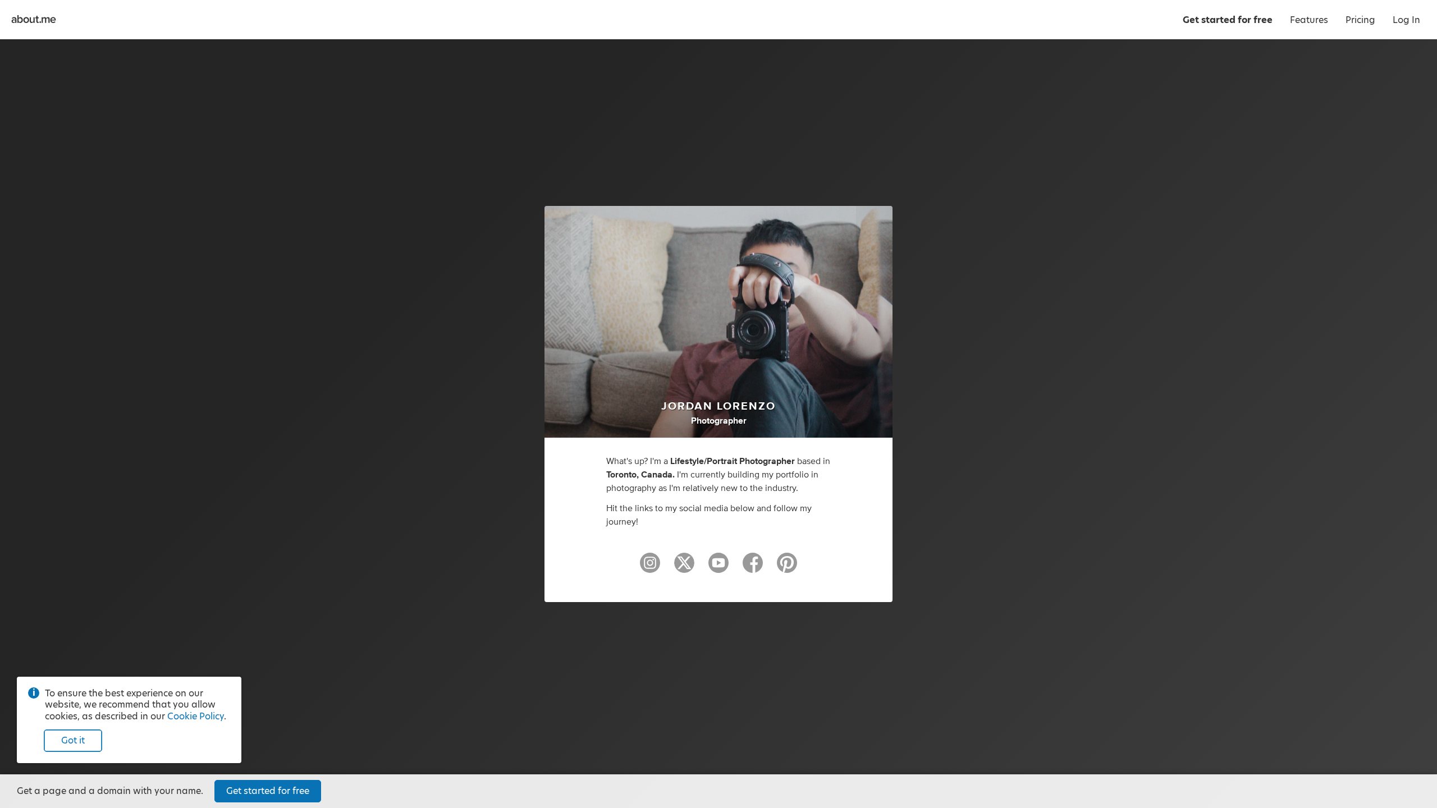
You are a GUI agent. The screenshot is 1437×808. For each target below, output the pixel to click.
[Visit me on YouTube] (718, 567)
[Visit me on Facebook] (753, 567)
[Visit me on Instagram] (650, 567)
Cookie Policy (195, 716)
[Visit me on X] (684, 567)
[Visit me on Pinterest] (787, 567)
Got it (73, 740)
